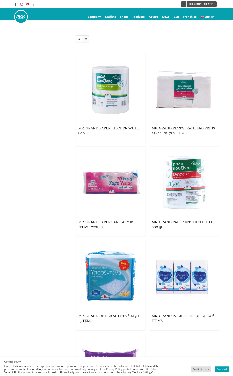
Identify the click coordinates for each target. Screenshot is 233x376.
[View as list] (85, 39)
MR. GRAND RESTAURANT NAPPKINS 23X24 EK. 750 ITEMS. (183, 130)
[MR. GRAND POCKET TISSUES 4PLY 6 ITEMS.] (184, 275)
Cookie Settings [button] (201, 369)
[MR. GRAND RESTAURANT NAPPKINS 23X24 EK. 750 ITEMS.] (184, 87)
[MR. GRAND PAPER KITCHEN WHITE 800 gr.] (110, 87)
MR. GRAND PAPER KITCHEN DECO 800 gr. (182, 224)
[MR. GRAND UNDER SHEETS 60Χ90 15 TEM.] (110, 275)
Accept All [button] (222, 369)
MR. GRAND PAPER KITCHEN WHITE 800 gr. (109, 130)
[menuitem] (208, 16)
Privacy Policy (114, 369)
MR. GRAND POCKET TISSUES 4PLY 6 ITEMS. (183, 318)
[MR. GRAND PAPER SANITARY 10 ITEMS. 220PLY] (110, 181)
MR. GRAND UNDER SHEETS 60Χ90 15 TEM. (108, 318)
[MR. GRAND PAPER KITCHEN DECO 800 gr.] (184, 181)
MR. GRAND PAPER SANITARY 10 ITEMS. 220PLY (105, 224)
